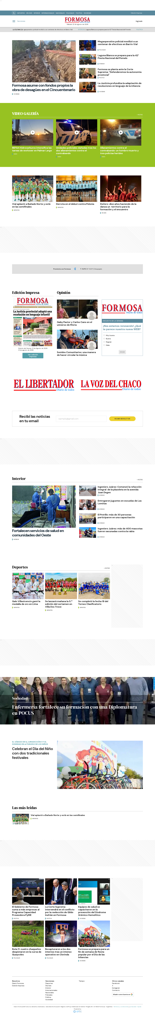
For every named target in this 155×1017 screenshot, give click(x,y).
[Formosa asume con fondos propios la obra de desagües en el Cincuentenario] (44, 61)
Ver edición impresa (33, 355)
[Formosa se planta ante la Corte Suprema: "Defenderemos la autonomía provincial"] (87, 73)
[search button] (14, 13)
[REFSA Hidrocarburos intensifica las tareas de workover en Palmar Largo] (32, 132)
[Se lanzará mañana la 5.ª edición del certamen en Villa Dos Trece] (61, 586)
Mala (108, 345)
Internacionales (48, 13)
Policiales (70, 13)
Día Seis (29, 13)
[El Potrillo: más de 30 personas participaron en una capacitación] (87, 518)
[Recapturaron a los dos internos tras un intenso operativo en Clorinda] (61, 934)
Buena (108, 339)
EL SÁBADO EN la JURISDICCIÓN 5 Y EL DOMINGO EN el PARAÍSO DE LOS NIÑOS (30, 743)
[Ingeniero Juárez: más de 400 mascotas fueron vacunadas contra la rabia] (87, 532)
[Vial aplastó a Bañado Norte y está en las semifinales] (32, 188)
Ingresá (139, 21)
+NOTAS (140, 115)
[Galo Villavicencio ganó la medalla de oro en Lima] (28, 586)
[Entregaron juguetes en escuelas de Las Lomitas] (87, 504)
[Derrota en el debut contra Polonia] (76, 188)
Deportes (21, 13)
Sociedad (87, 13)
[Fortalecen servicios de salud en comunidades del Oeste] (44, 507)
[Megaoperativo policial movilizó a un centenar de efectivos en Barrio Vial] (87, 45)
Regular (109, 342)
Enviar (122, 352)
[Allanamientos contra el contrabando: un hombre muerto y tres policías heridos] (120, 132)
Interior (37, 13)
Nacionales (60, 13)
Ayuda (139, 1007)
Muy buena (110, 335)
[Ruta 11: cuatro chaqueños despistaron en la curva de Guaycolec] (28, 934)
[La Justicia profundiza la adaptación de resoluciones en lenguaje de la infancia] (87, 87)
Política (79, 13)
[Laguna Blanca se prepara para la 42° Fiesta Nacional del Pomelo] (87, 59)
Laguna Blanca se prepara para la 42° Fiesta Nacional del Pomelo (77, 29)
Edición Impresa (136, 13)
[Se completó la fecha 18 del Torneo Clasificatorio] (94, 586)
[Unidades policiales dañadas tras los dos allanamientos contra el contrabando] (76, 132)
